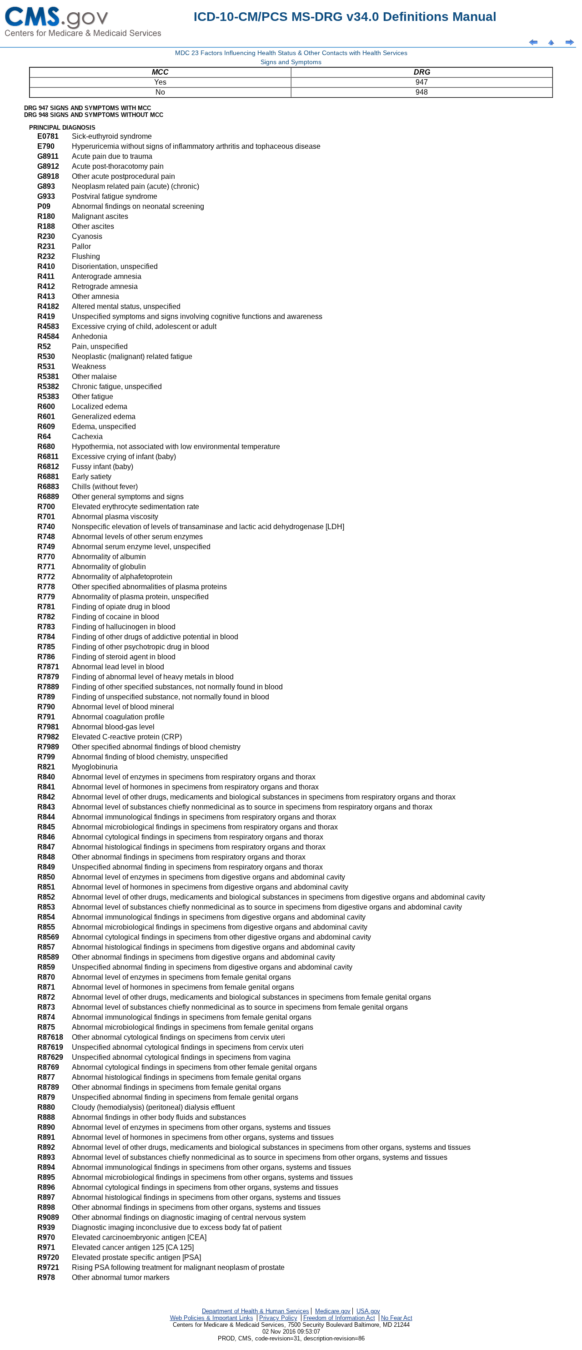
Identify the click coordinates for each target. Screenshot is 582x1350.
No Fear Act (396, 1318)
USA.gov (368, 1311)
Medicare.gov (333, 1311)
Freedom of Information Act (339, 1318)
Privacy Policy (278, 1318)
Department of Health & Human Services (255, 1311)
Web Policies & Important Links (211, 1318)
